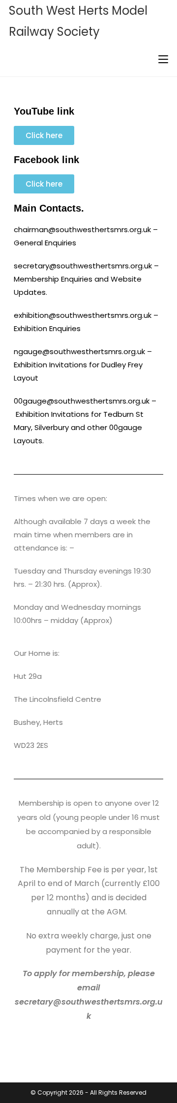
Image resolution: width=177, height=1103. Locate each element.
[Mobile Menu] (163, 59)
